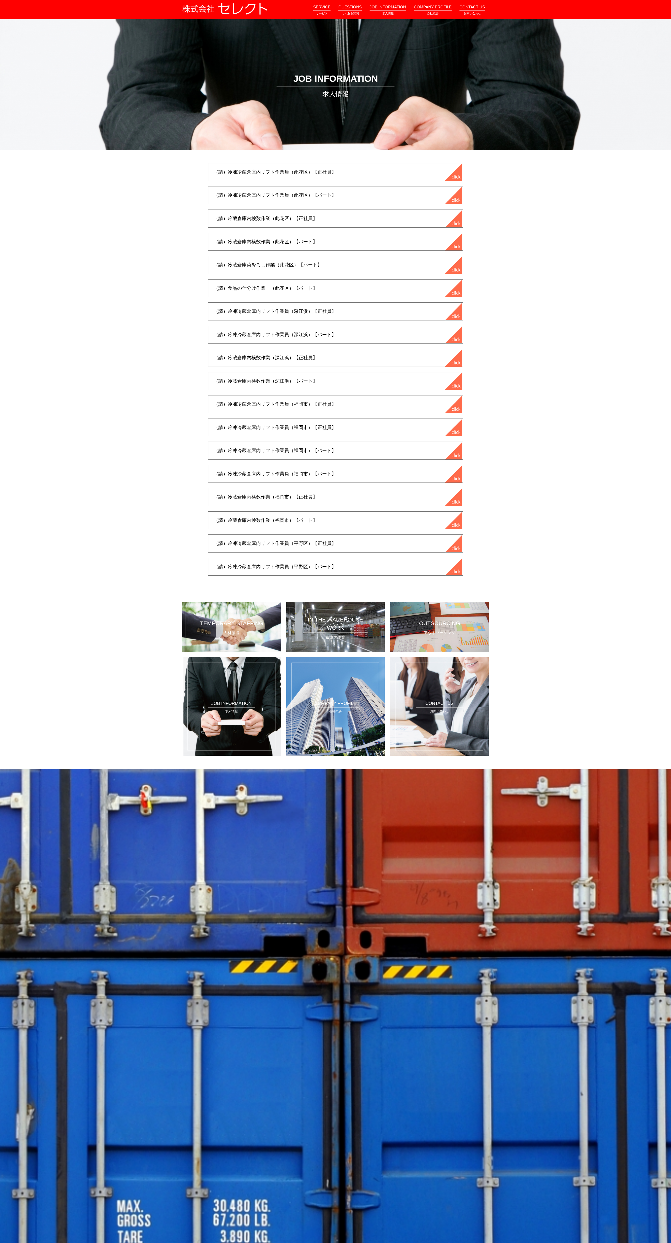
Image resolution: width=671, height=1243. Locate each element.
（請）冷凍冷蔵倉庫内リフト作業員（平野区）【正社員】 (275, 543)
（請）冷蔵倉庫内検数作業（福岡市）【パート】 (265, 520)
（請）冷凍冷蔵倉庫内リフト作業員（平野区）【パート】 (275, 566)
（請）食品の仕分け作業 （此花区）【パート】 (265, 288)
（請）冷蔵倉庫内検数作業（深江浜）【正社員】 (265, 357)
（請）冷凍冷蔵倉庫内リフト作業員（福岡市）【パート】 (275, 450)
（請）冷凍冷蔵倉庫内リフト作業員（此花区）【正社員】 (275, 172)
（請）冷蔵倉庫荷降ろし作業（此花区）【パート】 (268, 264)
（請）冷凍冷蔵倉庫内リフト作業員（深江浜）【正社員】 (275, 311)
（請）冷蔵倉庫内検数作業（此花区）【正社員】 (265, 218)
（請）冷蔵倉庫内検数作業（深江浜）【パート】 (265, 381)
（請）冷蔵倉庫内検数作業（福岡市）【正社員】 (265, 497)
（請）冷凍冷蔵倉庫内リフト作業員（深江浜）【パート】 (275, 334)
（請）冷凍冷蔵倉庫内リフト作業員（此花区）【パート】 (275, 195)
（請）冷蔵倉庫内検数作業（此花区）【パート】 (265, 241)
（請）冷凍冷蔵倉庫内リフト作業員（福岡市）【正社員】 (275, 404)
